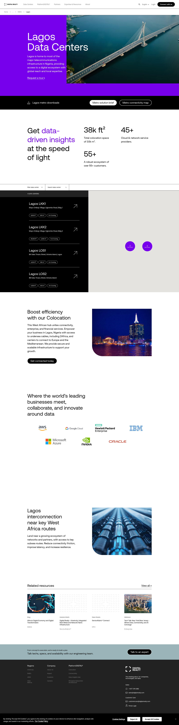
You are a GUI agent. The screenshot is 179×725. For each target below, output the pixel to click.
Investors (50, 677)
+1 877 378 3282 (134, 689)
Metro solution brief (103, 102)
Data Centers (28, 4)
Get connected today (42, 360)
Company (51, 666)
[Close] (175, 719)
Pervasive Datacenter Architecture (76, 681)
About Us (50, 670)
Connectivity (73, 673)
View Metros (29, 681)
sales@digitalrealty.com (136, 693)
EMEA (29, 673)
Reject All (133, 719)
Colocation (72, 670)
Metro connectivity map (136, 102)
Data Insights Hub (74, 677)
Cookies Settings (118, 719)
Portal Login (132, 706)
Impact (49, 673)
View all (145, 585)
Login (153, 4)
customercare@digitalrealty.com (139, 701)
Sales (127, 685)
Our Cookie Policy (41, 721)
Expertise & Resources (72, 4)
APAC (29, 677)
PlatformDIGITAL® (43, 4)
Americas (30, 670)
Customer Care (131, 697)
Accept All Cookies (152, 719)
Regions (30, 666)
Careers (50, 681)
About (87, 4)
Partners (57, 4)
